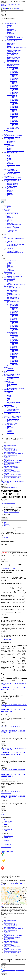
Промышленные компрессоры (12, 471)
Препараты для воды (9, 463)
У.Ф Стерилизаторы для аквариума (13, 460)
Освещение (7, 464)
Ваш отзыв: (4, 551)
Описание (6, 522)
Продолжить (4, 561)
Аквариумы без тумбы (10, 445)
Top (2, 906)
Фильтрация (7, 456)
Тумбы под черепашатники (11, 449)
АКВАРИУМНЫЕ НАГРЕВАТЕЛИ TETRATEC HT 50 (13, 732)
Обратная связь (8, 819)
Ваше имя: (3, 544)
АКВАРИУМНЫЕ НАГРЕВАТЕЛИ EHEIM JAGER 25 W (13, 775)
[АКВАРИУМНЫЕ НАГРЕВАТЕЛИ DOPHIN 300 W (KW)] (14, 684)
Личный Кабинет (8, 836)
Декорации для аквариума (11, 467)
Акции (5, 830)
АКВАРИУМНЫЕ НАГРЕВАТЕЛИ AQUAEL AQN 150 (13, 710)
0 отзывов (3, 503)
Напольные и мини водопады (12, 477)
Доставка (6, 524)
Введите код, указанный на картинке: (11, 556)
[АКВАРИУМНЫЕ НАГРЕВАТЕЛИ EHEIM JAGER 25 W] (14, 771)
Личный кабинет (5, 5)
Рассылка (6, 840)
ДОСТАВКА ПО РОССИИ (8, 568)
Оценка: (3, 555)
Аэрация (6, 457)
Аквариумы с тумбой (9, 452)
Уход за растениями (9, 470)
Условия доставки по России (11, 512)
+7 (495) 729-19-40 (6, 844)
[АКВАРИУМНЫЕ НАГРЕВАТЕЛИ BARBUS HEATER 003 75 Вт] (14, 482)
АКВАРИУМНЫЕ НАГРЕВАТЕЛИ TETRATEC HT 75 (13, 797)
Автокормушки (8, 469)
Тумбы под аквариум (9, 448)
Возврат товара (8, 821)
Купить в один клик (12, 487)
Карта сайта (7, 822)
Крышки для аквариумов (10, 450)
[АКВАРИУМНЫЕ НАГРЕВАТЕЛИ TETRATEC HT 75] (14, 793)
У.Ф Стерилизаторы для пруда (12, 462)
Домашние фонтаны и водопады (12, 476)
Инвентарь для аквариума (11, 466)
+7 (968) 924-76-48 (6, 847)
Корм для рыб (7, 473)
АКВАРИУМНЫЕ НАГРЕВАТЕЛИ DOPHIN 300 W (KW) (13, 688)
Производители (8, 829)
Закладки (6, 838)
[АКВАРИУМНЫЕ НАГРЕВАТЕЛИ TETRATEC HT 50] (14, 728)
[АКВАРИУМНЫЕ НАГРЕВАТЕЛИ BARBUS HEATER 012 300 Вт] (14, 749)
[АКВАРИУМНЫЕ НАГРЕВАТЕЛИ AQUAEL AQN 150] (14, 706)
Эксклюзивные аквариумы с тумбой (13, 453)
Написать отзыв (11, 503)
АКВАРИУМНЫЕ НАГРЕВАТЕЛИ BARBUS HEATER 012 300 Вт (13, 753)
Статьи (5, 824)
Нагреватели (7, 459)
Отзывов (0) (7, 525)
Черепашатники (8, 446)
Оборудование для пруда (10, 455)
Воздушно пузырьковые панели (12, 474)
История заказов (8, 837)
